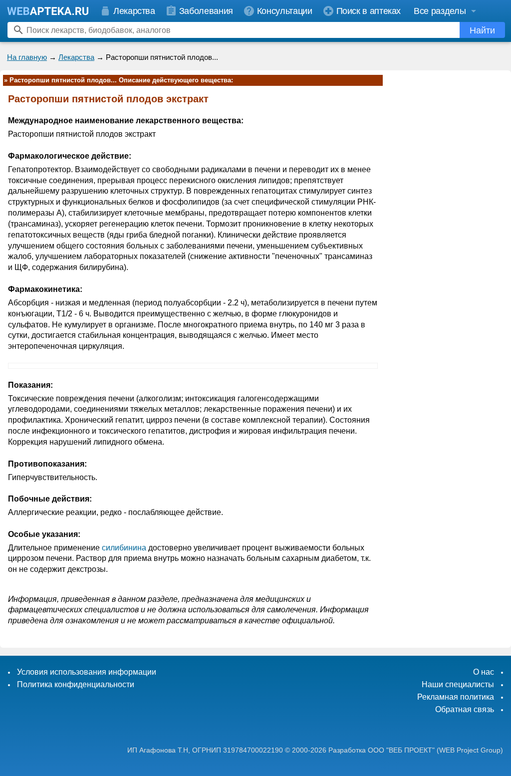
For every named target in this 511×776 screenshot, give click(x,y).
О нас (483, 672)
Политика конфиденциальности (75, 684)
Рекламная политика (455, 697)
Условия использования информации (86, 672)
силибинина (124, 547)
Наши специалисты (458, 684)
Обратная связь (464, 709)
